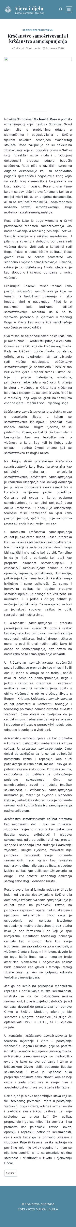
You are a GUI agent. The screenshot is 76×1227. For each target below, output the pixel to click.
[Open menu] (69, 9)
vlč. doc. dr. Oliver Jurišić (26, 48)
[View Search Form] (60, 9)
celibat (11, 1172)
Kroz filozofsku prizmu (38, 30)
